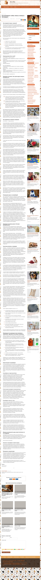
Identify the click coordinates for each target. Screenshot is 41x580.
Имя (2, 537)
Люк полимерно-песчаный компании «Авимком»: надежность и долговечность (32, 314)
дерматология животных (32, 52)
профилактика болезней (31, 89)
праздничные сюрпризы (31, 87)
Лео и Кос (12, 2)
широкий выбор (30, 103)
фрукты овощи (30, 98)
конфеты (35, 67)
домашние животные (31, 58)
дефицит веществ (30, 55)
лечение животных (31, 69)
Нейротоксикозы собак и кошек (6, 510)
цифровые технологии (31, 101)
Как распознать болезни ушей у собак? (20, 494)
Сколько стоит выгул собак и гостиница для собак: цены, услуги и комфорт (32, 182)
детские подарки (30, 53)
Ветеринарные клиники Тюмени (32, 131)
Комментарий (4, 540)
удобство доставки (31, 95)
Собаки (30, 37)
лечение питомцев (31, 70)
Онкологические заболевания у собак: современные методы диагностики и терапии (33, 281)
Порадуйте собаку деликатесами (32, 264)
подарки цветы (30, 81)
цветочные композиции (31, 100)
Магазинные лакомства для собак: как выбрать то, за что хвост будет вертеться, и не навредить (7, 494)
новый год (36, 75)
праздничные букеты (31, 86)
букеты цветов (30, 44)
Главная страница (32, 35)
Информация (29, 120)
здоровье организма (31, 61)
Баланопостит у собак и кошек (19, 510)
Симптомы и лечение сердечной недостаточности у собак (7, 527)
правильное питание (31, 84)
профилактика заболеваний (32, 90)
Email (11, 537)
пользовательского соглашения (7, 564)
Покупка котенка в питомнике (31, 297)
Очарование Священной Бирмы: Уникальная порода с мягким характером (32, 199)
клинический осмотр (31, 66)
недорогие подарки (31, 72)
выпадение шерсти (31, 50)
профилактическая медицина (32, 92)
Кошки (30, 39)
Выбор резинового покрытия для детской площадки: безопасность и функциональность (32, 164)
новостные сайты (30, 75)
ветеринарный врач (31, 47)
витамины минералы (31, 49)
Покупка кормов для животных (32, 116)
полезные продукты (31, 83)
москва (36, 70)
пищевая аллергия (31, 78)
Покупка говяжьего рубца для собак (32, 249)
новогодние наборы (31, 73)
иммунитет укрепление (31, 64)
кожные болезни (30, 67)
